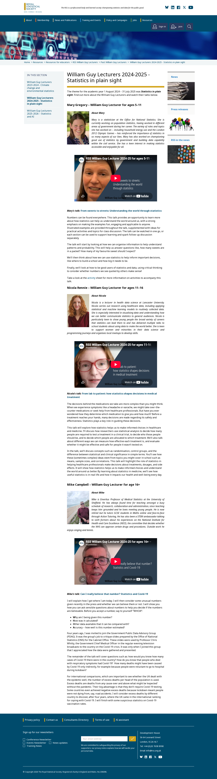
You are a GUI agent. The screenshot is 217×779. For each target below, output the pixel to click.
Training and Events (91, 20)
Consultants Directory (76, 719)
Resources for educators (58, 62)
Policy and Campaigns (116, 20)
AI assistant (122, 719)
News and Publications (66, 20)
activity (91, 277)
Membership (43, 20)
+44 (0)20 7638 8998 (154, 746)
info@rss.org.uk (153, 750)
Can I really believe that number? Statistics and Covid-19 (114, 594)
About (29, 20)
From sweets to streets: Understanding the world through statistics (121, 210)
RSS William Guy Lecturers (85, 62)
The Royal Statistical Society (50, 772)
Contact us (52, 719)
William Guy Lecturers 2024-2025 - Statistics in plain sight (40, 100)
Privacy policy (32, 719)
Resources (147, 20)
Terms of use (102, 719)
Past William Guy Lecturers (114, 62)
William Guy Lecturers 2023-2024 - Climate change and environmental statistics (40, 86)
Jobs (135, 20)
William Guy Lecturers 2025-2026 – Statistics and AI (39, 113)
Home (27, 62)
